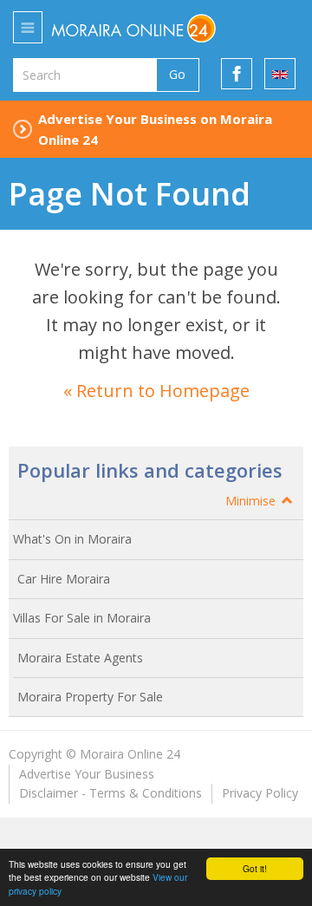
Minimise (252, 500)
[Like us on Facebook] (236, 73)
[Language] (280, 73)
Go (177, 74)
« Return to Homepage (156, 390)
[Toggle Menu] (27, 27)
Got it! (255, 868)
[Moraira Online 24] (150, 27)
